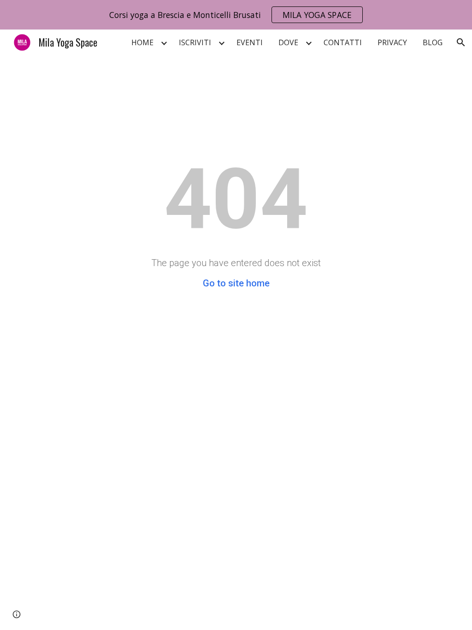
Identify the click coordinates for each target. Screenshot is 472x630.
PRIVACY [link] (392, 42)
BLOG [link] (432, 42)
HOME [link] (142, 42)
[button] (461, 42)
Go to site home (236, 283)
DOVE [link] (288, 42)
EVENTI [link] (249, 42)
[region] (236, 15)
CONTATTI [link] (343, 42)
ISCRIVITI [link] (195, 42)
